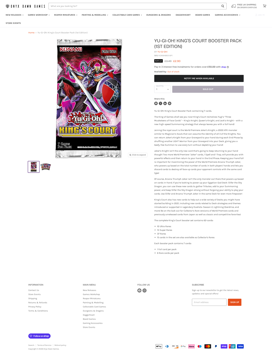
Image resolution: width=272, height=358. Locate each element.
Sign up (234, 302)
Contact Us (33, 290)
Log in (261, 15)
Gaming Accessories (227, 15)
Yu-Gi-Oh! (162, 51)
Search (31, 345)
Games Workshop (38, 15)
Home (31, 32)
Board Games (202, 15)
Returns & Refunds (37, 302)
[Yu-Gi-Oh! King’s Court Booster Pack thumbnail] (33, 166)
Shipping (32, 298)
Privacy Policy (34, 306)
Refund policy (60, 345)
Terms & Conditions (38, 310)
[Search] (223, 6)
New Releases (14, 15)
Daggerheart (183, 15)
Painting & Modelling (94, 15)
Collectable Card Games (126, 15)
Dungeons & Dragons (158, 15)
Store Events (13, 23)
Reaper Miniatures (65, 15)
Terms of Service (44, 345)
